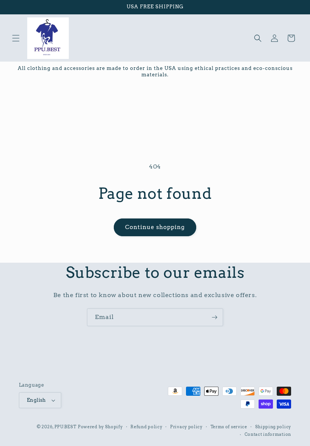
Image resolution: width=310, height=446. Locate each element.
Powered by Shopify (100, 426)
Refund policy (146, 426)
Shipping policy (273, 426)
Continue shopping (155, 227)
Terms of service (229, 426)
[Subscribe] (214, 317)
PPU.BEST (65, 426)
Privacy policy (186, 426)
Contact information (268, 434)
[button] (16, 38)
